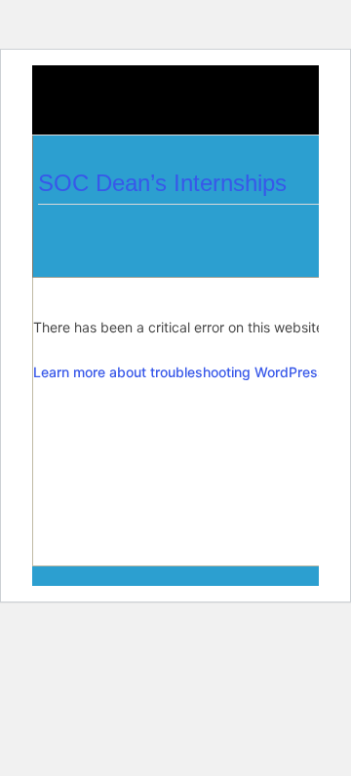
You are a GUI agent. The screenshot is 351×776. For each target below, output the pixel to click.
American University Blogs (89, 111)
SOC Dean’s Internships (162, 183)
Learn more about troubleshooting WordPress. (181, 372)
